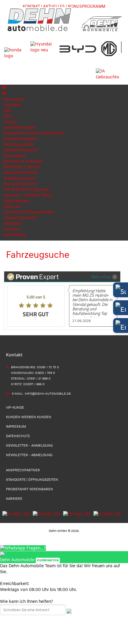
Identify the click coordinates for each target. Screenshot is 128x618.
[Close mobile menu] (4, 93)
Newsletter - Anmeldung (29, 445)
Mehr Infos (101, 276)
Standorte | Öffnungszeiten (32, 480)
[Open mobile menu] (4, 87)
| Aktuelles (53, 6)
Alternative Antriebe (22, 161)
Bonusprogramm (20, 184)
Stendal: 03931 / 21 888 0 (31, 378)
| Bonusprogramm (85, 6)
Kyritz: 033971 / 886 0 (28, 384)
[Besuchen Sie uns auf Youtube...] (105, 514)
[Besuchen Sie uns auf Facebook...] (16, 514)
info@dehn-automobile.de (48, 394)
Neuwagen (13, 99)
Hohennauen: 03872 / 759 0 (33, 373)
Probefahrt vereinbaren (29, 489)
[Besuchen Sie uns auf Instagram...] (45, 514)
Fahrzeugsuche (18, 144)
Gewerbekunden (20, 127)
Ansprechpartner (20, 218)
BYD (8, 116)
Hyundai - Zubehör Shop (28, 195)
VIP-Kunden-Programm (27, 189)
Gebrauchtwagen (20, 139)
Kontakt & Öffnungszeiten (29, 212)
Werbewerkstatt (19, 178)
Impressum (16, 426)
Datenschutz (18, 436)
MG (7, 110)
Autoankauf (14, 156)
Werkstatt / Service (22, 167)
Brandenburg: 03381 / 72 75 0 (35, 367)
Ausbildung (15, 235)
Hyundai (12, 105)
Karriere (11, 229)
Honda (10, 122)
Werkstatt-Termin (21, 173)
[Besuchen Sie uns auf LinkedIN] (75, 514)
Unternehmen (16, 201)
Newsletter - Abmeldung (29, 455)
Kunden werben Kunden (28, 417)
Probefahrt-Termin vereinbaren (34, 133)
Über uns (12, 206)
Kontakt (31, 6)
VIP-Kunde (15, 407)
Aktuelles (13, 223)
